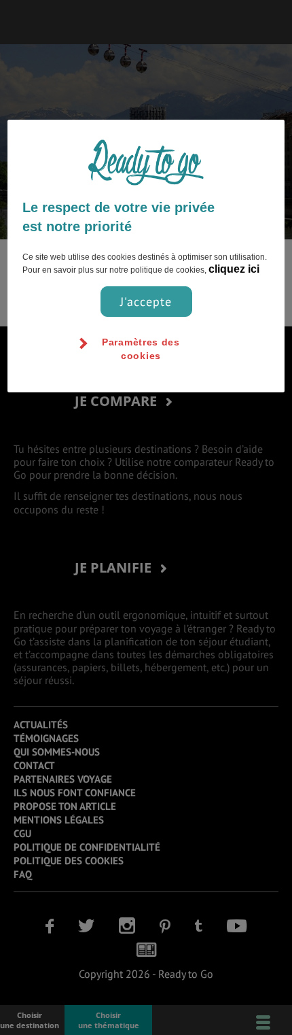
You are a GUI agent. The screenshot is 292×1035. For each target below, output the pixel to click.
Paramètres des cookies (141, 349)
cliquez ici (233, 269)
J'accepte (145, 301)
